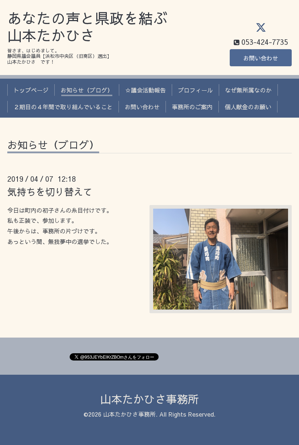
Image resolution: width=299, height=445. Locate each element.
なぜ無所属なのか (248, 90)
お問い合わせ (260, 58)
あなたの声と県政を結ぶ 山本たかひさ (87, 27)
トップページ (30, 90)
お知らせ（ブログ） (87, 90)
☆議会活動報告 (145, 90)
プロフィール (195, 90)
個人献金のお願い (248, 107)
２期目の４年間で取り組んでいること (63, 107)
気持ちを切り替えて (50, 191)
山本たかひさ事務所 (149, 398)
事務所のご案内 (192, 107)
